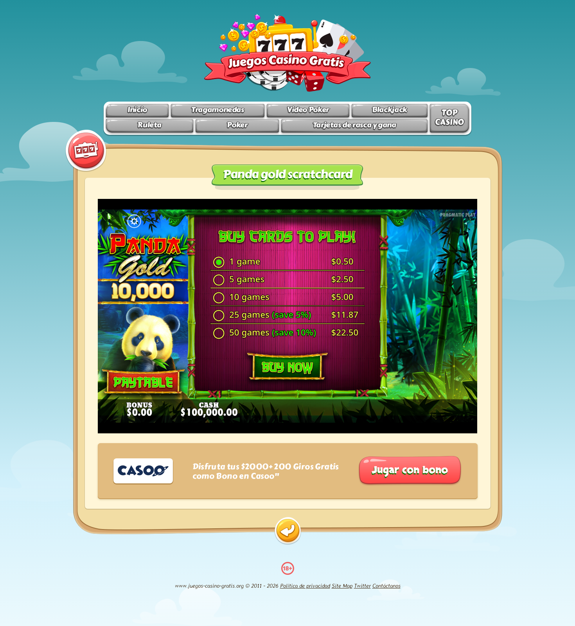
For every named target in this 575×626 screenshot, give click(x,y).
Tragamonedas (217, 109)
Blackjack (389, 109)
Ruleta (149, 125)
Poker (237, 125)
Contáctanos (386, 585)
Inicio (137, 109)
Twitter (362, 585)
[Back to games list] (287, 531)
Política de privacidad (305, 585)
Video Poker (308, 109)
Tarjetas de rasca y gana (354, 125)
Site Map (342, 585)
